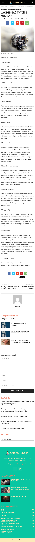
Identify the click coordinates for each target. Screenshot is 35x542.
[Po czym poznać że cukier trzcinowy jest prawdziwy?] (5, 342)
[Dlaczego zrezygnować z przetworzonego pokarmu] (5, 490)
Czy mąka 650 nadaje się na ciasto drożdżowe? (9, 288)
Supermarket (4, 9)
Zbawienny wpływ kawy (19, 496)
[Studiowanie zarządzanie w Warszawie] (5, 482)
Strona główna (4, 6)
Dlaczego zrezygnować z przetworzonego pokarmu (20, 488)
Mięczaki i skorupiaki (8, 513)
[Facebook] (15, 469)
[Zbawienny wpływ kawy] (5, 499)
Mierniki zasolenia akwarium (10, 518)
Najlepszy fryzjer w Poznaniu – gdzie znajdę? (14, 416)
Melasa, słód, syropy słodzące (14, 9)
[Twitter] (20, 469)
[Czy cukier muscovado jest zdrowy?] (5, 325)
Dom (2, 510)
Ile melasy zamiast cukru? (20, 332)
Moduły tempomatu (7, 529)
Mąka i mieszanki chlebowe (10, 524)
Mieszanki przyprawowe (9, 521)
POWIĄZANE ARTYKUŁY (9, 316)
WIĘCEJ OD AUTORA (9, 319)
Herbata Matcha (6, 532)
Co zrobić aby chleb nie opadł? (26, 288)
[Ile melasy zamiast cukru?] (5, 334)
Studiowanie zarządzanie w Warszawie (20, 480)
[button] (32, 2)
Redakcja (6, 18)
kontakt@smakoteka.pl (24, 464)
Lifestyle (4, 515)
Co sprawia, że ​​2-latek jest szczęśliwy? (12, 428)
